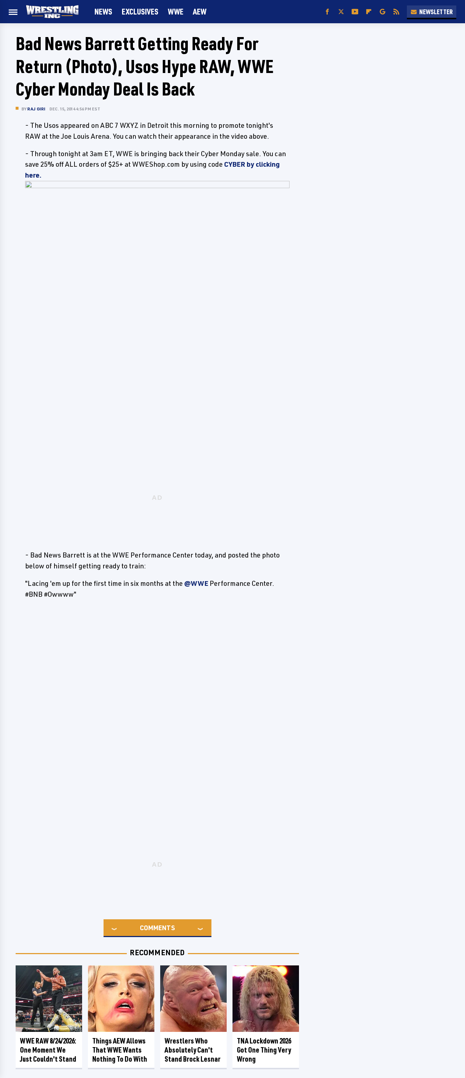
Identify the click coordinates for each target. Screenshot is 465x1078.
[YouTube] (355, 12)
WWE (175, 11)
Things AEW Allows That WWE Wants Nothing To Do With (119, 1049)
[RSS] (396, 12)
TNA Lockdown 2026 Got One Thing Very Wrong (264, 1049)
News (103, 11)
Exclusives (140, 11)
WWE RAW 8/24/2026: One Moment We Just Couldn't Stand (48, 1049)
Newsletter (436, 12)
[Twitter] (341, 12)
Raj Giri (36, 109)
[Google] (382, 12)
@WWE (196, 583)
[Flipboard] (368, 12)
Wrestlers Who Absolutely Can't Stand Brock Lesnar (193, 1049)
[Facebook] (327, 12)
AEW (199, 11)
